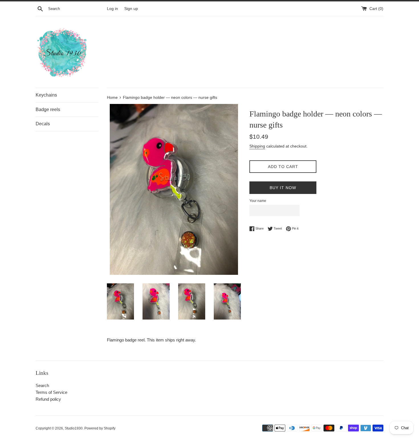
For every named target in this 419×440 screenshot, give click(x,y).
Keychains (46, 95)
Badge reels (48, 109)
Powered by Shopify (99, 428)
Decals (43, 123)
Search (42, 385)
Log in (112, 9)
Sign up (131, 9)
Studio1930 (74, 428)
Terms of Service (51, 392)
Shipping (257, 146)
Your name (257, 201)
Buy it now (283, 187)
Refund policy (48, 399)
